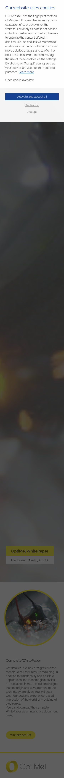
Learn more (26, 72)
